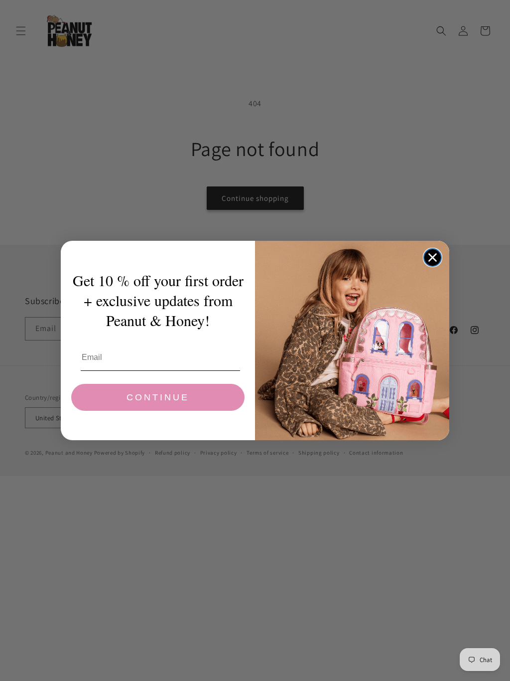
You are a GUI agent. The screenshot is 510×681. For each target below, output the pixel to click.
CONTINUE (158, 397)
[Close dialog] (432, 257)
